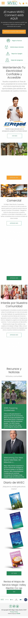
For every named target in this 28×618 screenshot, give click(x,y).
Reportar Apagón (17, 54)
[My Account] (23, 3)
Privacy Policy (14, 612)
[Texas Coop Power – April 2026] (14, 521)
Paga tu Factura (17, 40)
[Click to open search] (26, 3)
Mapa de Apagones (17, 60)
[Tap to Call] (20, 3)
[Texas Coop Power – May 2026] (14, 501)
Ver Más (14, 136)
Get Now (14, 573)
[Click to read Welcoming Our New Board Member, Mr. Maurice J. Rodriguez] (14, 442)
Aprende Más (14, 177)
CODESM (18, 613)
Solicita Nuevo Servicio (17, 47)
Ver (14, 591)
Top (26, 616)
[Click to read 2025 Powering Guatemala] (14, 392)
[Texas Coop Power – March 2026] (14, 540)
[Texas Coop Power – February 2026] (14, 559)
